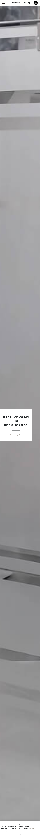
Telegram (28, 3)
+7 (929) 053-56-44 (19, 3)
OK (20, 835)
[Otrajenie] (36, 3)
